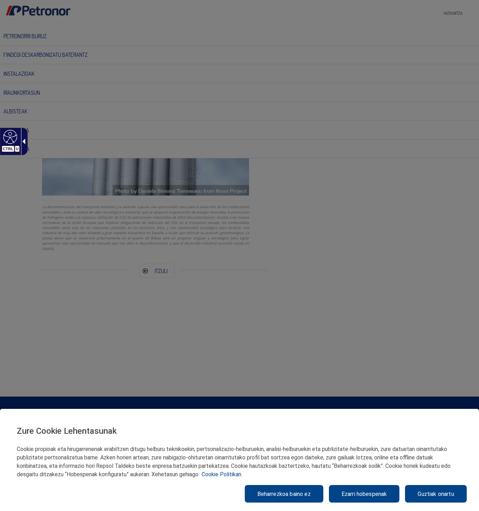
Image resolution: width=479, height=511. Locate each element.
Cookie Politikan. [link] (222, 474)
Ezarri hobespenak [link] (364, 494)
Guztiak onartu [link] (436, 494)
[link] (9, 136)
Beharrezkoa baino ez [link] (284, 494)
